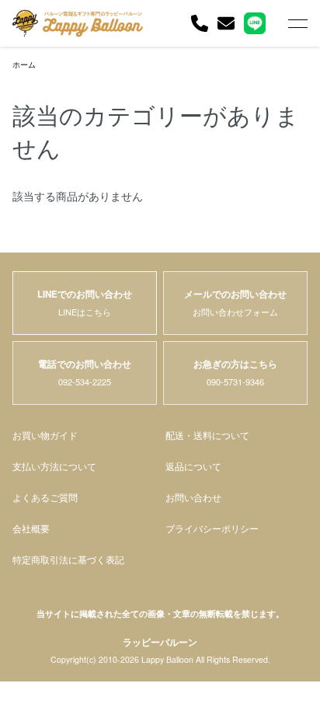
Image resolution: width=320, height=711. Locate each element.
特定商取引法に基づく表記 (68, 559)
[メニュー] (296, 23)
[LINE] (255, 23)
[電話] (199, 23)
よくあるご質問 (45, 497)
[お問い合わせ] (226, 23)
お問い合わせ (193, 497)
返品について (193, 466)
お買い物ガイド (45, 435)
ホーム (24, 64)
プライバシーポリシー (212, 528)
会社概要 (31, 528)
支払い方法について (54, 466)
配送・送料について (207, 435)
